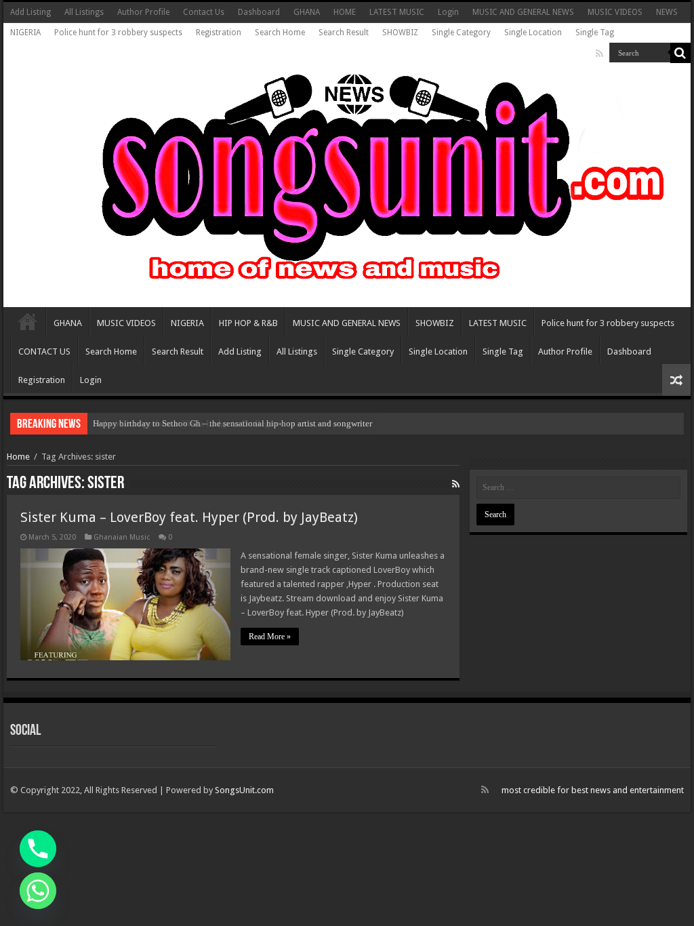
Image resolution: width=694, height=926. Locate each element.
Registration (218, 32)
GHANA (306, 12)
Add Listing (30, 12)
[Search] (680, 53)
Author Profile (143, 12)
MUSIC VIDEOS (615, 12)
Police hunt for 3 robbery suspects (118, 32)
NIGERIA (25, 32)
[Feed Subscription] (456, 484)
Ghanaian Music (122, 537)
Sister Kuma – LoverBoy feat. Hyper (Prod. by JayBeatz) (189, 517)
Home (18, 456)
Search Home (280, 32)
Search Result (344, 32)
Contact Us (203, 12)
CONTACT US (44, 351)
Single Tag (594, 32)
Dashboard (259, 12)
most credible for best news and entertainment (593, 790)
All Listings (84, 12)
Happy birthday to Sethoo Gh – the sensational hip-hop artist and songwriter (232, 423)
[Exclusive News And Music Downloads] (347, 176)
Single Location (533, 32)
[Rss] (599, 53)
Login (448, 12)
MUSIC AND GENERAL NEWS (523, 12)
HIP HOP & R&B (248, 323)
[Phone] (38, 848)
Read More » (270, 636)
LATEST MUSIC (396, 12)
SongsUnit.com (244, 790)
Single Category (461, 32)
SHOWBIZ (400, 32)
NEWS (667, 12)
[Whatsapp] (38, 890)
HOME (344, 12)
